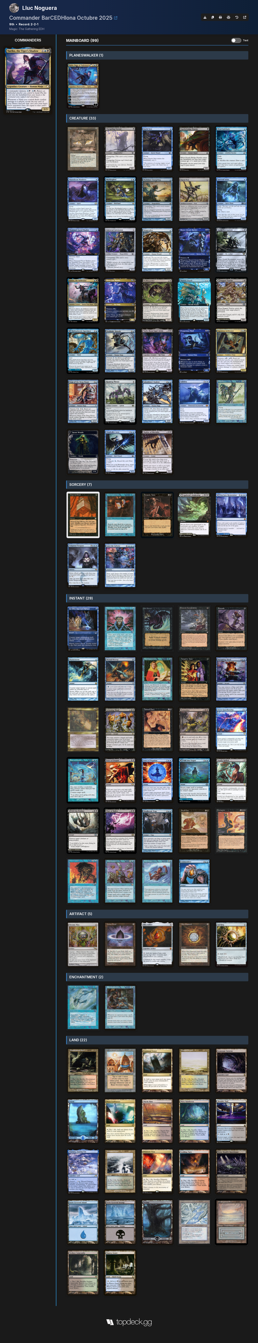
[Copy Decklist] (212, 17)
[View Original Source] (245, 17)
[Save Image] (205, 17)
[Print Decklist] (220, 17)
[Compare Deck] (228, 17)
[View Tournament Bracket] (115, 17)
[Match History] (237, 17)
